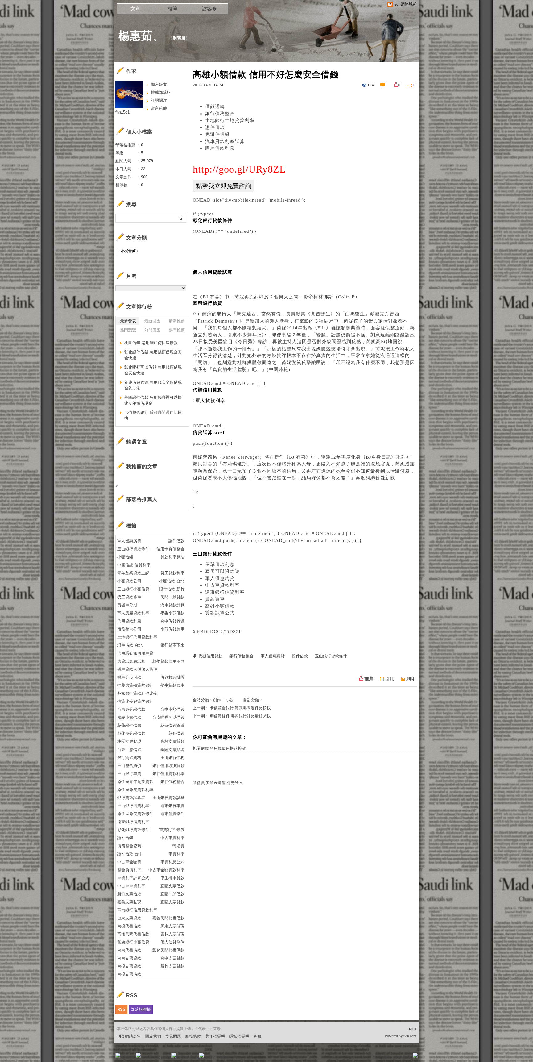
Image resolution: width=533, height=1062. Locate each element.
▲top (412, 1029)
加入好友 (159, 84)
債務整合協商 (129, 845)
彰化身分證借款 (131, 733)
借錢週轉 (215, 106)
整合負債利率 (129, 870)
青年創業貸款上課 (133, 573)
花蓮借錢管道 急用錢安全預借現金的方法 (153, 385)
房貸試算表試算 (131, 661)
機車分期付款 (129, 677)
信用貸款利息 (129, 621)
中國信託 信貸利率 (134, 565)
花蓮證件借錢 (129, 725)
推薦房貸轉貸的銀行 (135, 685)
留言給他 (159, 108)
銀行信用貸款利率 (168, 773)
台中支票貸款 (172, 958)
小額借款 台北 (171, 581)
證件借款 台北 (130, 645)
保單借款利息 (220, 564)
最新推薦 (177, 321)
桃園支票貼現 (129, 741)
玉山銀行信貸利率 (133, 805)
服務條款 (193, 1036)
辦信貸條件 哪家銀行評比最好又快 (240, 716)
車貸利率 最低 (171, 829)
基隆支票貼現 (172, 749)
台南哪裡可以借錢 (168, 717)
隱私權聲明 (239, 1036)
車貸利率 (176, 854)
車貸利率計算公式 (133, 878)
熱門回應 (152, 330)
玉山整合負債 (129, 765)
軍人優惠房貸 (220, 578)
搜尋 (181, 218)
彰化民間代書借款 (168, 950)
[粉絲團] (117, 1055)
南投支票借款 (129, 974)
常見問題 (173, 1036)
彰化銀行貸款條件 (133, 829)
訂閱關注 (159, 100)
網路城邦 (403, 1057)
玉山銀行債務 (172, 757)
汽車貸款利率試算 (225, 141)
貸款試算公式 (220, 612)
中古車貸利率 (172, 837)
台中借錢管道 (172, 621)
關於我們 (153, 1036)
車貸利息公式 (172, 862)
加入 (387, 1057)
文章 (135, 8)
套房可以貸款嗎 (222, 571)
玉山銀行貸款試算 (168, 797)
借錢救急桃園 (172, 677)
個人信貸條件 (172, 942)
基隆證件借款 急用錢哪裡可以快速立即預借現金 (153, 400)
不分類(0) (129, 250)
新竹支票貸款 (172, 966)
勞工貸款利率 (172, 573)
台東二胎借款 (129, 749)
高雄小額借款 (220, 606)
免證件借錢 (217, 134)
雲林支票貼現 (172, 934)
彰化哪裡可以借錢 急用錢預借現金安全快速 (153, 370)
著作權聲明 (215, 1036)
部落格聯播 (141, 1009)
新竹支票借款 (129, 894)
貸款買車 (215, 599)
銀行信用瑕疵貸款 (168, 765)
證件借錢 (125, 837)
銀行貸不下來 (172, 645)
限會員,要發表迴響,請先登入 (218, 782)
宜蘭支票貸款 (172, 902)
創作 (217, 700)
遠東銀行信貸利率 (225, 592)
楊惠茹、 (141, 35)
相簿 (172, 8)
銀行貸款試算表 (131, 797)
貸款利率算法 (172, 557)
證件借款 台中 (130, 854)
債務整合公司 (129, 629)
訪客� (209, 8)
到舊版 (179, 38)
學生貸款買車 (172, 685)
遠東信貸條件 (172, 813)
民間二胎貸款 (172, 597)
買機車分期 (127, 605)
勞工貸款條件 (129, 597)
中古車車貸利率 (131, 886)
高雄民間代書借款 (133, 934)
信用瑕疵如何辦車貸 (135, 653)
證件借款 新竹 (171, 589)
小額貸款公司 (129, 581)
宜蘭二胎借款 (172, 894)
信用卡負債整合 (170, 549)
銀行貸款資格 (129, 757)
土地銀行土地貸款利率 (229, 120)
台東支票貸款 (129, 918)
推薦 (369, 678)
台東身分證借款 (131, 709)
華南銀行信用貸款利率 (137, 910)
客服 (257, 1036)
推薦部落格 (161, 92)
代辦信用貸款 (210, 656)
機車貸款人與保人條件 (137, 669)
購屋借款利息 (220, 148)
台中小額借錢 (172, 709)
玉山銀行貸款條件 (331, 656)
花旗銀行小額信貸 (133, 942)
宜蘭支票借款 (172, 886)
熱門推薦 (177, 330)
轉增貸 (178, 845)
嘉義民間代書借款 (168, 918)
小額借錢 (125, 557)
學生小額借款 (172, 613)
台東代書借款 (129, 950)
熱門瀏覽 (128, 330)
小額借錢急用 (172, 629)
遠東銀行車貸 (172, 805)
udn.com (409, 1036)
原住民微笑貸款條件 (135, 813)
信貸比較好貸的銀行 (135, 701)
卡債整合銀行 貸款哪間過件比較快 (240, 708)
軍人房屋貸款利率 (133, 613)
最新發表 (128, 321)
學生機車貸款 (172, 878)
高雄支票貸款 (172, 741)
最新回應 (152, 321)
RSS (121, 1009)
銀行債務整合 (220, 113)
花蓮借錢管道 (172, 725)
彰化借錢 (176, 733)
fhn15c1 (122, 112)
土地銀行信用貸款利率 (137, 637)
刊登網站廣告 (129, 1036)
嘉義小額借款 (129, 717)
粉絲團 (128, 1057)
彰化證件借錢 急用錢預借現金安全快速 (153, 355)
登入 (376, 1057)
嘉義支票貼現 (129, 902)
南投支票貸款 (129, 966)
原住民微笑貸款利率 (135, 789)
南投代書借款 (129, 926)
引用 (390, 678)
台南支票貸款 (129, 958)
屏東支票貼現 (172, 926)
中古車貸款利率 (222, 585)
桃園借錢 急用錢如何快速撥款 (219, 748)
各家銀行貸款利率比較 (137, 693)
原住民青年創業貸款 (135, 781)
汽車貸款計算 (172, 605)
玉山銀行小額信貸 (133, 589)
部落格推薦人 (142, 499)
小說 (230, 700)
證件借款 (215, 127)
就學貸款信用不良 (168, 661)
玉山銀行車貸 (129, 773)
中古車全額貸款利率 (166, 870)
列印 (410, 678)
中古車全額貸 (129, 862)
